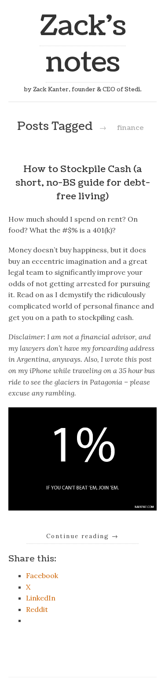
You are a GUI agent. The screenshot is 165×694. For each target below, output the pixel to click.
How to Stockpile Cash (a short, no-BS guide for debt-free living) (82, 183)
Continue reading (82, 536)
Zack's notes (83, 44)
